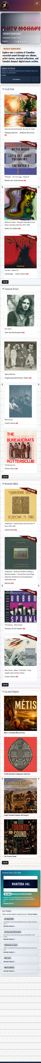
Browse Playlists (33, 914)
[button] (3, 28)
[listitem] (16, 79)
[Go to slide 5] (25, 41)
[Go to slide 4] (22, 41)
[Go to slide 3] (20, 41)
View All (4, 75)
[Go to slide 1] (16, 41)
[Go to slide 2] (18, 41)
